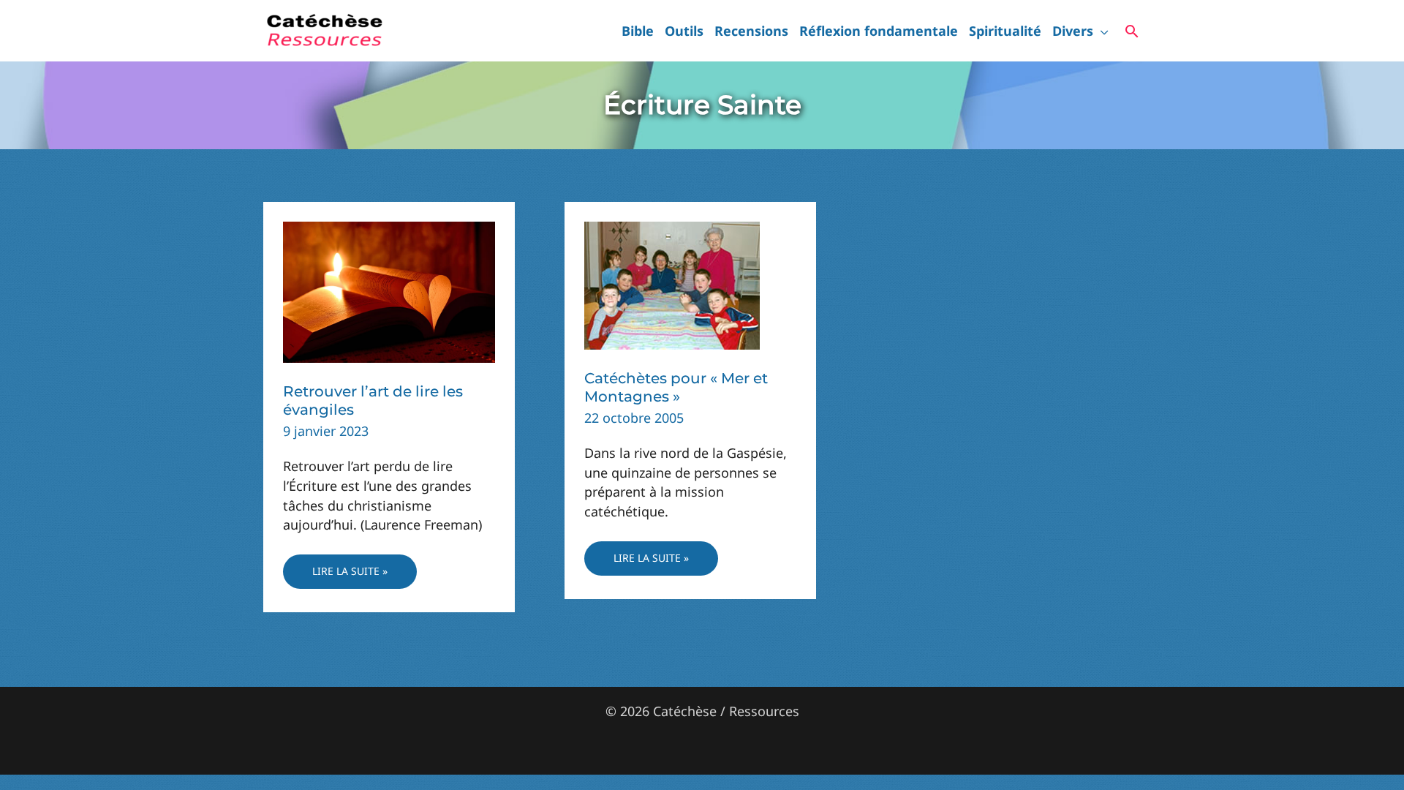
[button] (1101, 30)
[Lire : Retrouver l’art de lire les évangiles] (389, 290)
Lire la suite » (350, 576)
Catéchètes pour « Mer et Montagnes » (676, 387)
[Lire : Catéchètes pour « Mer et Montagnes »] (672, 284)
